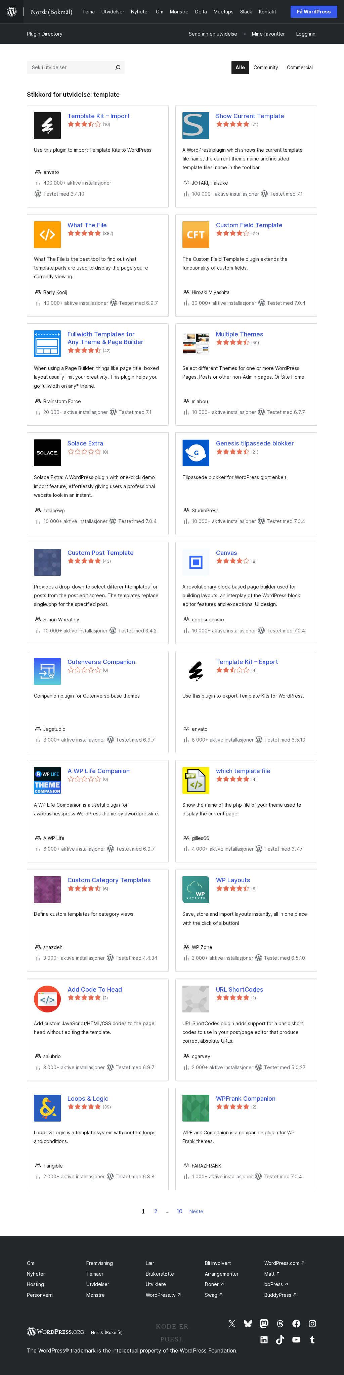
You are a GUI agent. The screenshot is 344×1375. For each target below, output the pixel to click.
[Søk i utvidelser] (118, 67)
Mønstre (95, 1295)
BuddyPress (280, 1295)
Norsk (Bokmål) (107, 1332)
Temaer (94, 1274)
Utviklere (156, 1284)
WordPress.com (284, 1263)
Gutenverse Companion (101, 661)
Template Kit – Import (99, 116)
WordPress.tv (163, 1295)
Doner (214, 1284)
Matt (272, 1274)
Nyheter (36, 1274)
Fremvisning (99, 1263)
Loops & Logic (88, 1098)
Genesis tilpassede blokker (255, 443)
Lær (150, 1263)
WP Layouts (233, 880)
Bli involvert (218, 1263)
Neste (196, 1211)
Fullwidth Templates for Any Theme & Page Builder (105, 338)
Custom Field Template (249, 225)
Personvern (40, 1295)
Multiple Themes (239, 334)
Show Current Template (250, 116)
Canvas (226, 552)
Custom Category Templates (109, 880)
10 (179, 1211)
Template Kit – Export (247, 661)
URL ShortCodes (239, 989)
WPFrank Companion (245, 1098)
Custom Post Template (101, 552)
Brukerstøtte (160, 1274)
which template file (243, 770)
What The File (87, 225)
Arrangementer (222, 1274)
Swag (214, 1295)
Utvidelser (97, 1284)
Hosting (35, 1284)
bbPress (276, 1284)
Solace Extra (85, 443)
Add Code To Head (95, 989)
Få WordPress (314, 11)
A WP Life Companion (99, 770)
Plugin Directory (44, 34)
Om (30, 1263)
